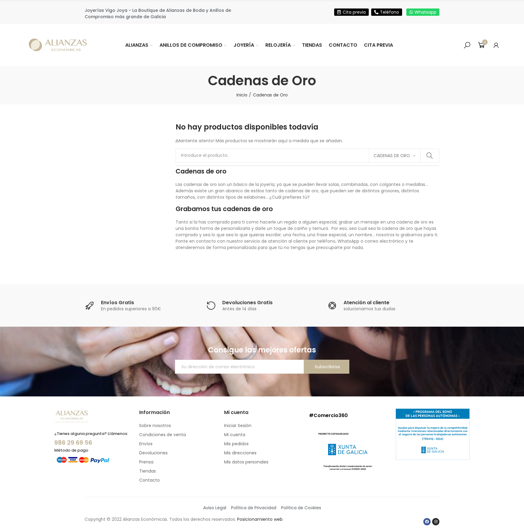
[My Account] (496, 45)
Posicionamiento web (260, 519)
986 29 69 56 (73, 442)
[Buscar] (467, 45)
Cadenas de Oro (392, 156)
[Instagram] (435, 521)
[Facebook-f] (427, 521)
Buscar (429, 156)
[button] (351, 12)
